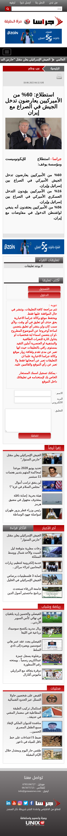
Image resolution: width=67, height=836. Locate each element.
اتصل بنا (39, 3)
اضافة (34, 435)
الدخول (44, 295)
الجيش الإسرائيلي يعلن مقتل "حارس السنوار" (30, 59)
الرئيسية (55, 68)
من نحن (53, 3)
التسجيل (44, 288)
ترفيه (12, 3)
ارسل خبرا (25, 3)
